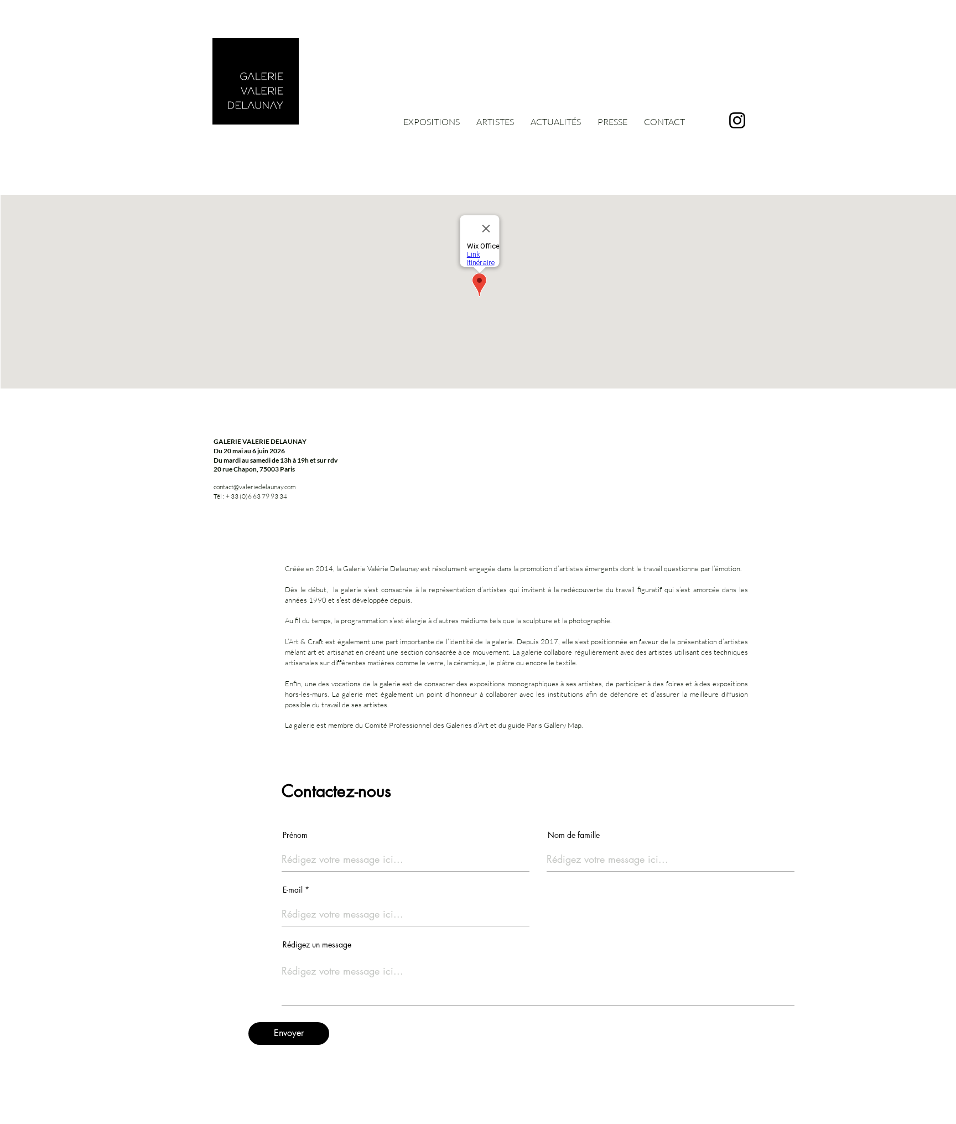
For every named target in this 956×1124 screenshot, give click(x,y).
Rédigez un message (317, 945)
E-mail (293, 890)
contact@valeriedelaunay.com (255, 487)
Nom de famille (574, 835)
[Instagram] (737, 120)
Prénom (295, 835)
